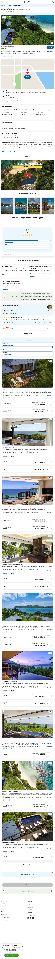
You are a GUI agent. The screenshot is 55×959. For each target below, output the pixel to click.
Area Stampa (4, 920)
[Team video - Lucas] (49, 307)
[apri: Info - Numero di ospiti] (52, 347)
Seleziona (50, 47)
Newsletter (30, 910)
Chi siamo (3, 903)
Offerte (16, 151)
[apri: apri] (53, 2)
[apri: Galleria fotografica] (27, 30)
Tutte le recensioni (41, 319)
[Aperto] (2, 2)
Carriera (30, 912)
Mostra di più (7, 254)
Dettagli (5, 274)
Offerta (27, 885)
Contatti (7, 313)
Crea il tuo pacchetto (11, 955)
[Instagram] (30, 918)
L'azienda (30, 901)
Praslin (9, 5)
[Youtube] (33, 918)
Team (2, 906)
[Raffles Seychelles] (27, 175)
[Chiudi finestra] (20, 944)
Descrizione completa (8, 56)
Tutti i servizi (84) (6, 151)
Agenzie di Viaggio (5, 917)
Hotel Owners (4, 914)
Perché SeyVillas (13, 313)
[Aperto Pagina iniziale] (27, 2)
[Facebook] (28, 918)
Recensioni (27, 237)
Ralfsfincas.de (31, 915)
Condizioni (30, 907)
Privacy (29, 904)
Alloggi (3, 5)
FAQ (3, 313)
